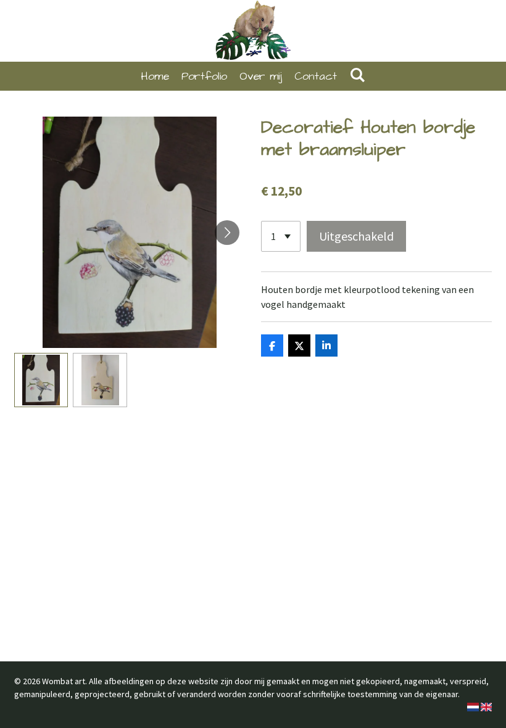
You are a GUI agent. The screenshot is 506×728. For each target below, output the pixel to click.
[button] (41, 380)
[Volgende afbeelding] (227, 232)
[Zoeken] (357, 75)
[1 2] (281, 236)
